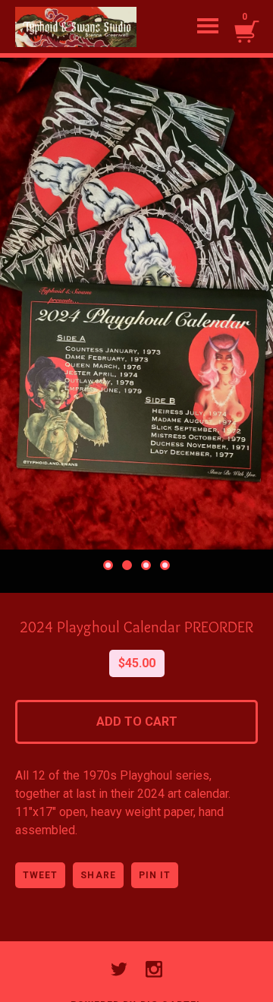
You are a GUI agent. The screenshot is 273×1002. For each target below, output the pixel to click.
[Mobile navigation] (208, 26)
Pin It (155, 875)
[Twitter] (119, 969)
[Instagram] (154, 969)
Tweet (40, 875)
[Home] (75, 26)
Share (97, 875)
